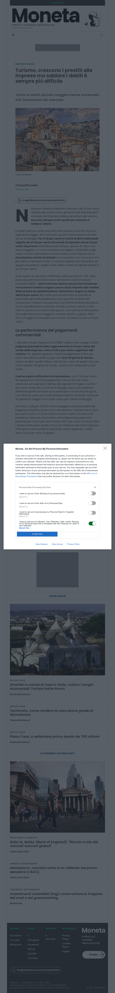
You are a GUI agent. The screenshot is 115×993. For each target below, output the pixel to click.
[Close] (106, 449)
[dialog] (57, 496)
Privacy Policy (73, 544)
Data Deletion (42, 544)
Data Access (57, 544)
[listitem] (57, 487)
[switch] (92, 493)
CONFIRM (37, 534)
